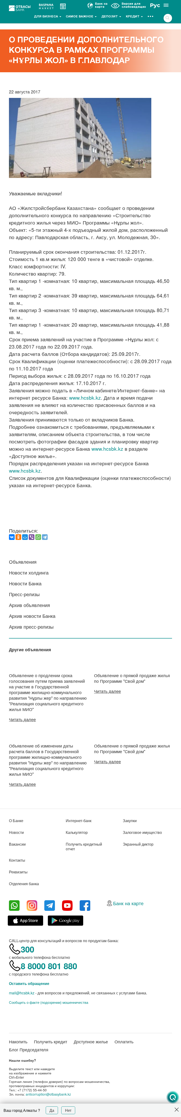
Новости (16, 832)
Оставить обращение (29, 983)
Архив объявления (29, 605)
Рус (155, 5)
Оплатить (124, 1041)
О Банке (16, 820)
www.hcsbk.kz (85, 397)
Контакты (17, 860)
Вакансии (17, 844)
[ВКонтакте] (12, 537)
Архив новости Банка (32, 615)
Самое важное (80, 16)
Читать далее (22, 719)
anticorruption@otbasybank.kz (48, 1094)
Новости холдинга (29, 572)
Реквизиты (18, 872)
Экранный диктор (138, 844)
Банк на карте (128, 903)
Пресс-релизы (24, 594)
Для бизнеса (46, 16)
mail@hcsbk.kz (21, 993)
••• (151, 16)
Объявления (23, 561)
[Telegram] (45, 537)
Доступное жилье (91, 1041)
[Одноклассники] (18, 537)
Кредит (133, 16)
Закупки (130, 820)
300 (27, 949)
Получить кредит (50, 1041)
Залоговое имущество (142, 832)
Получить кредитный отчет (84, 846)
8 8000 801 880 (49, 966)
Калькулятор (77, 832)
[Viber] (31, 537)
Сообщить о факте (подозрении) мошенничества (48, 1002)
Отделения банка (24, 883)
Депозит (110, 16)
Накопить (18, 1041)
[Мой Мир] (25, 537)
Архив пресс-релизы (31, 626)
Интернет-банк (78, 820)
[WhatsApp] (38, 537)
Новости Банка (25, 583)
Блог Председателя (28, 1049)
